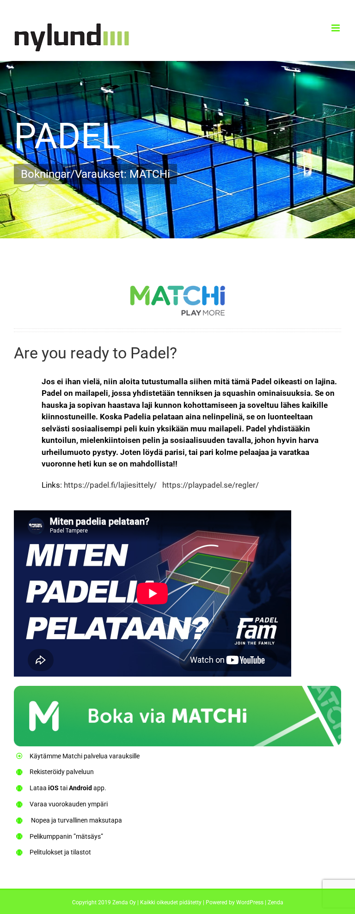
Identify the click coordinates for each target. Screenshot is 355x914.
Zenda (275, 902)
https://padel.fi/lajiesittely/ (110, 485)
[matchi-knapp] (177, 691)
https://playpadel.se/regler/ (210, 485)
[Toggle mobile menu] (336, 28)
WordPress (249, 902)
